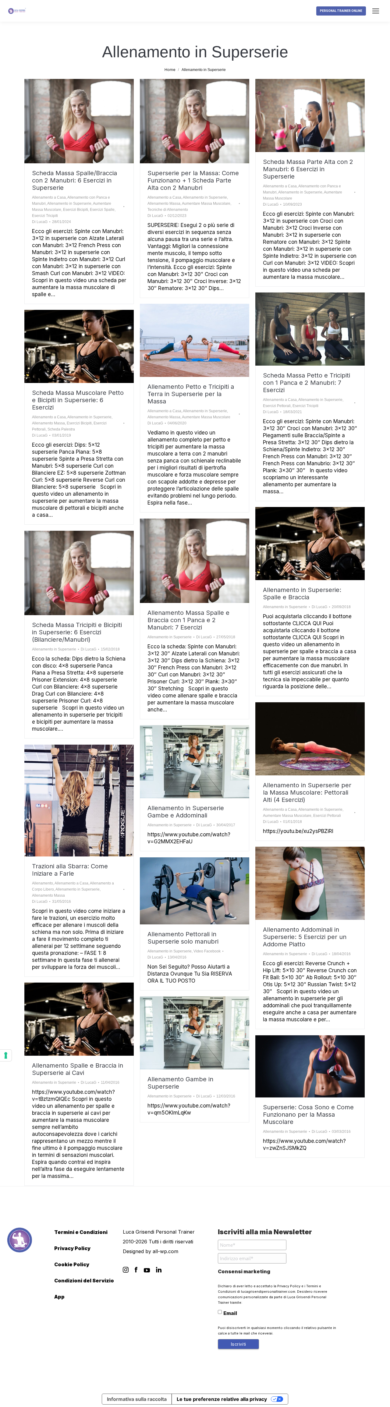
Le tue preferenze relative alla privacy (222, 1399)
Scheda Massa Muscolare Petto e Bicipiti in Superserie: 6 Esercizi (78, 400)
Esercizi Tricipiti (45, 216)
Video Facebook (207, 951)
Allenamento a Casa (49, 197)
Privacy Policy (72, 1248)
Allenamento (42, 883)
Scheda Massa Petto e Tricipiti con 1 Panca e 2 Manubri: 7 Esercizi (306, 383)
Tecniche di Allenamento (167, 209)
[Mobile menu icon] (375, 11)
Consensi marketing (244, 1271)
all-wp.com (165, 1251)
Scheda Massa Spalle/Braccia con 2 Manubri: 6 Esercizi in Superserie (74, 180)
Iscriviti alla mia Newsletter (265, 1232)
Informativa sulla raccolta (137, 1399)
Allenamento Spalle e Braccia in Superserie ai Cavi (77, 1069)
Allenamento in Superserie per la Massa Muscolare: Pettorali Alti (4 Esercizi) (307, 792)
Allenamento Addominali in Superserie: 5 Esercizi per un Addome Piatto (304, 937)
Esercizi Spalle (102, 209)
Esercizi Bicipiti (75, 209)
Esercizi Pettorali (277, 406)
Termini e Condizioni (81, 1232)
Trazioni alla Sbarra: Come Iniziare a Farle (70, 870)
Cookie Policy (71, 1264)
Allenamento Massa (163, 203)
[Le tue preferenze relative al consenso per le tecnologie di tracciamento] (6, 1055)
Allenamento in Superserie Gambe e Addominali (185, 811)
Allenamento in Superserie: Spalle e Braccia (302, 593)
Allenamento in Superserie (69, 203)
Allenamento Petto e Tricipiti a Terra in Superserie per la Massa (190, 394)
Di (40, 222)
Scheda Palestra (61, 429)
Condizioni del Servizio (84, 1281)
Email (230, 1313)
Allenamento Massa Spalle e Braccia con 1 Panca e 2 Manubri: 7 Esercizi (188, 620)
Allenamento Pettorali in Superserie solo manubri (182, 937)
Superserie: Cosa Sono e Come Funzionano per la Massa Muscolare (308, 1114)
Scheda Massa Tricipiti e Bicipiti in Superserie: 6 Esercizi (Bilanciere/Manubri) (77, 632)
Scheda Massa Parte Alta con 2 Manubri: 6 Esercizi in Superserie (308, 169)
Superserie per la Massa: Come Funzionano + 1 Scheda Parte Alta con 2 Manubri (193, 180)
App (59, 1297)
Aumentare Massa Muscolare (206, 203)
